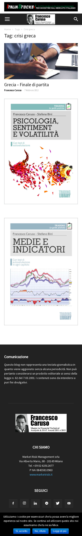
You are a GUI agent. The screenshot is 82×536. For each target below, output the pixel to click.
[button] (76, 19)
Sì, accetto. (22, 531)
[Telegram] (46, 503)
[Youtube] (69, 503)
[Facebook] (13, 503)
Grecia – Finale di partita (26, 85)
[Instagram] (24, 503)
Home (7, 29)
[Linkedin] (35, 503)
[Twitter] (58, 503)
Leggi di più (59, 531)
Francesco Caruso (12, 90)
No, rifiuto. (40, 531)
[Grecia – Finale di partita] (41, 61)
